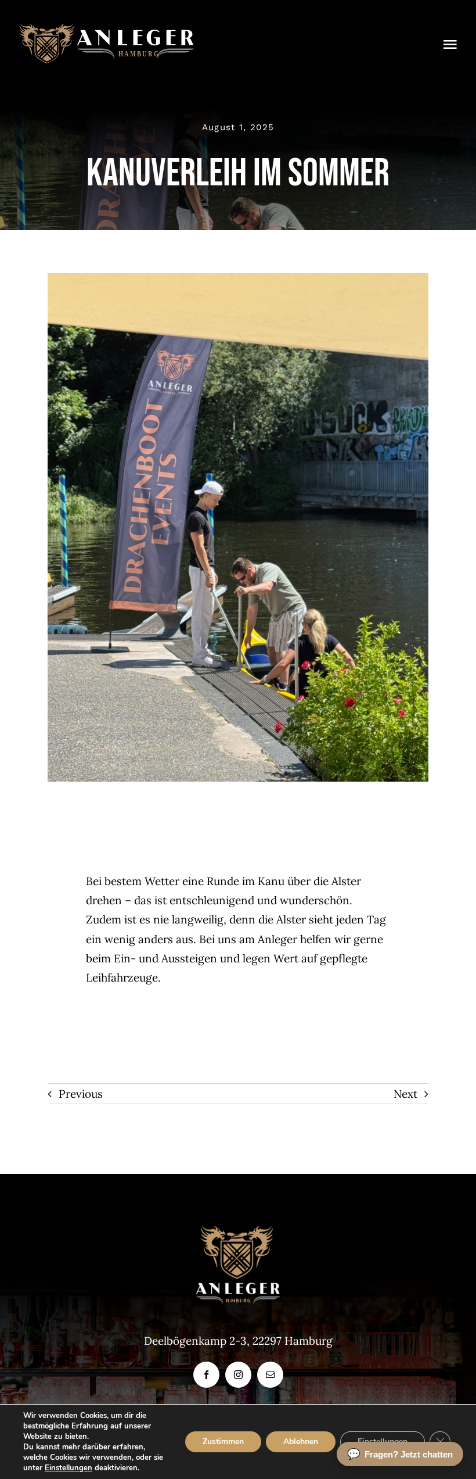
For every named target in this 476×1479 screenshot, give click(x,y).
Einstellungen (68, 1468)
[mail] (270, 1375)
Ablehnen (300, 1441)
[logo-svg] (106, 28)
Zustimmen (223, 1441)
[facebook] (206, 1375)
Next (405, 1094)
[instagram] (238, 1375)
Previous (81, 1094)
